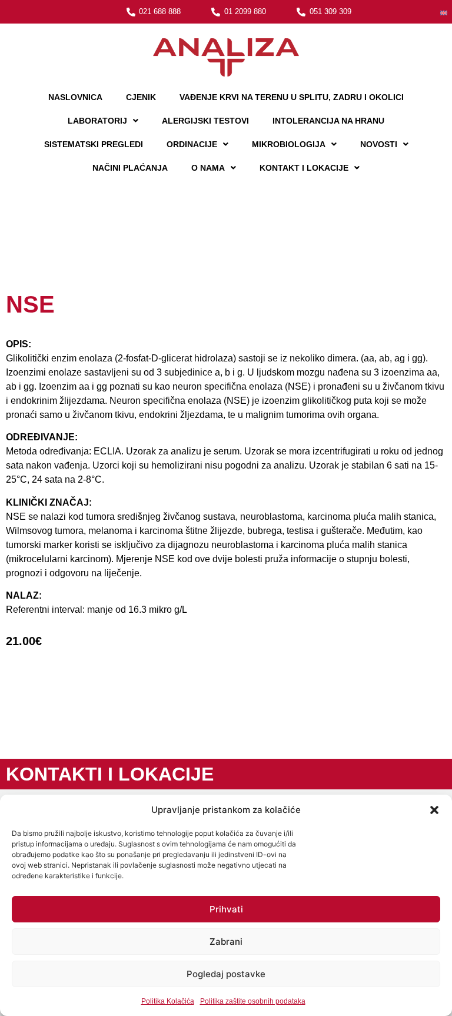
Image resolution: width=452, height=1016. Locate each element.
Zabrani (226, 941)
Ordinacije (192, 144)
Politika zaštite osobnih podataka (252, 1001)
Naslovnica (75, 97)
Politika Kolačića (167, 1001)
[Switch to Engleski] (443, 12)
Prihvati (226, 909)
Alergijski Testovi (205, 120)
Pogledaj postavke (226, 974)
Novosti (378, 144)
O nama (208, 167)
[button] (434, 810)
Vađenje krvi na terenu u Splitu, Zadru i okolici (292, 97)
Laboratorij (97, 120)
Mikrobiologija (288, 144)
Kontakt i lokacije (304, 167)
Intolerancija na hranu (328, 120)
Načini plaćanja (130, 167)
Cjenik (141, 97)
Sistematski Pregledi (93, 144)
